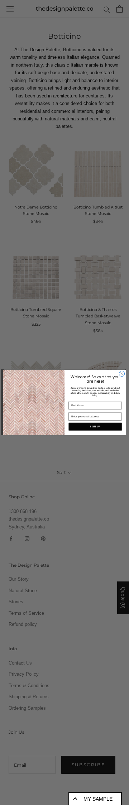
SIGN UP (95, 426)
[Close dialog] (121, 374)
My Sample (98, 799)
